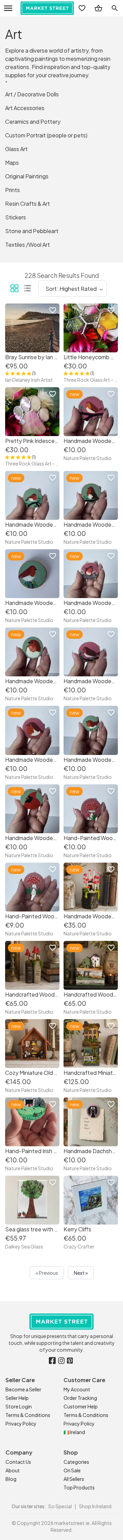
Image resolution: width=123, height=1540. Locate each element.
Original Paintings (27, 176)
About (12, 1470)
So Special (60, 1506)
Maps (12, 162)
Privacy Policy (21, 1423)
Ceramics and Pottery (32, 121)
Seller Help (17, 1398)
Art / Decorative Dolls (32, 94)
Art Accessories (24, 107)
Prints (12, 189)
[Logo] (47, 8)
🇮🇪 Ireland (74, 1432)
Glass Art (16, 148)
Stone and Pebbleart (31, 230)
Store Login (18, 1406)
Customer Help (81, 1406)
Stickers (15, 217)
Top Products (79, 1487)
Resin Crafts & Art (27, 203)
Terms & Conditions (27, 1415)
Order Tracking (80, 1398)
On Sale (72, 1470)
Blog (10, 1479)
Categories (76, 1462)
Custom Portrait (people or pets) (46, 135)
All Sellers (74, 1479)
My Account (77, 1389)
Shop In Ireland (95, 1506)
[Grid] (14, 289)
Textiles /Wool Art (27, 244)
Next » (81, 1273)
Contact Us (18, 1462)
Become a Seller (23, 1389)
